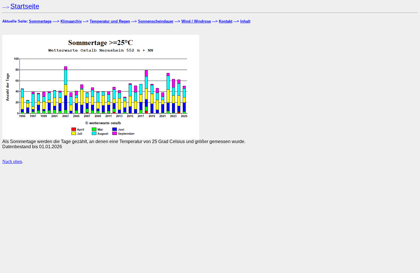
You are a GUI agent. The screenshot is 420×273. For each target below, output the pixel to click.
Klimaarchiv (71, 21)
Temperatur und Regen (110, 21)
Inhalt (245, 21)
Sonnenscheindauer (155, 21)
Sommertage (40, 21)
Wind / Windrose (196, 21)
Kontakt (225, 21)
